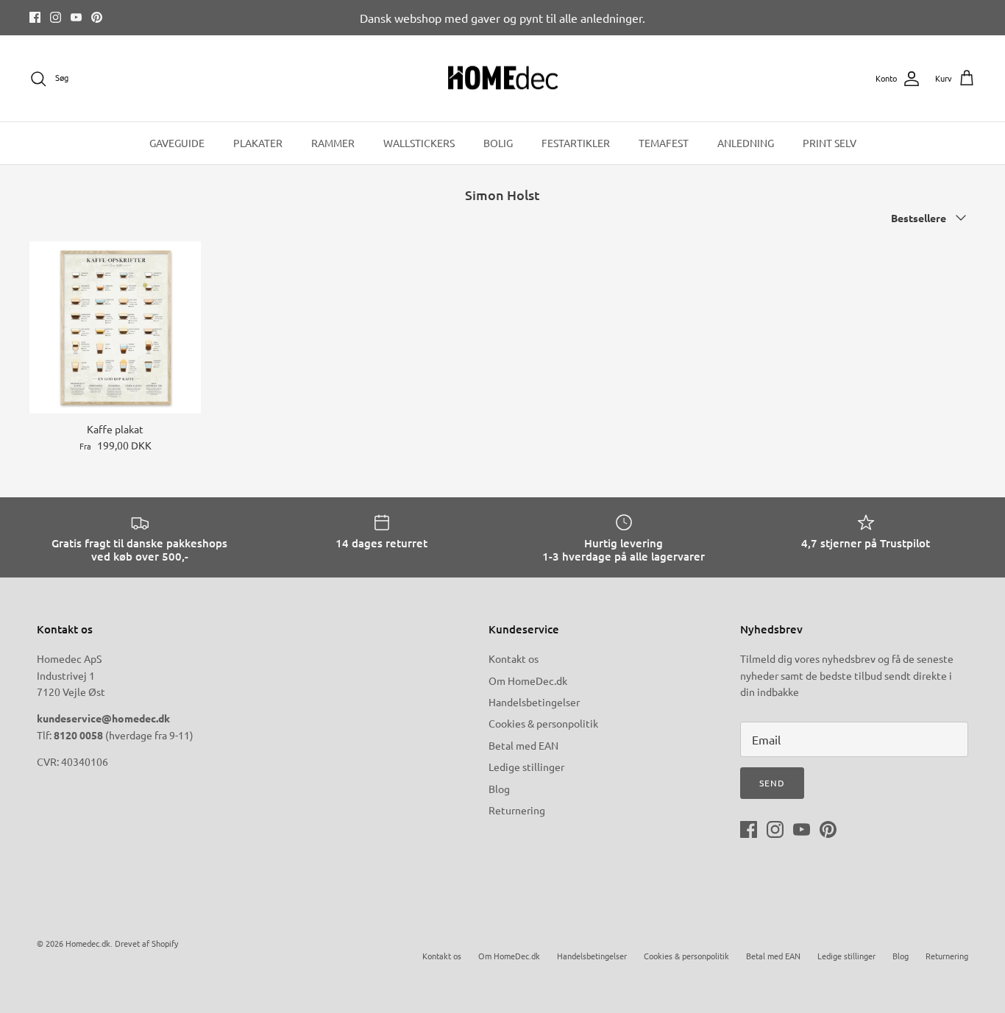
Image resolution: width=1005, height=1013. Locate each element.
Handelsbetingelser (534, 701)
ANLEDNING (745, 142)
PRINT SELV (829, 142)
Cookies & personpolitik (543, 723)
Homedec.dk (87, 943)
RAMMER (333, 142)
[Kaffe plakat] (115, 327)
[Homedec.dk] (503, 78)
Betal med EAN (523, 745)
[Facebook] (34, 17)
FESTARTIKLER (575, 142)
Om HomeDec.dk (528, 680)
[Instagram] (55, 17)
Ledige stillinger (526, 766)
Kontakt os (514, 658)
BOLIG (498, 142)
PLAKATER (258, 142)
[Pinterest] (96, 17)
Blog (499, 788)
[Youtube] (76, 17)
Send (772, 783)
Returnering (517, 810)
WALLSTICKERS (419, 142)
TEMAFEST (664, 142)
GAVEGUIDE (177, 142)
